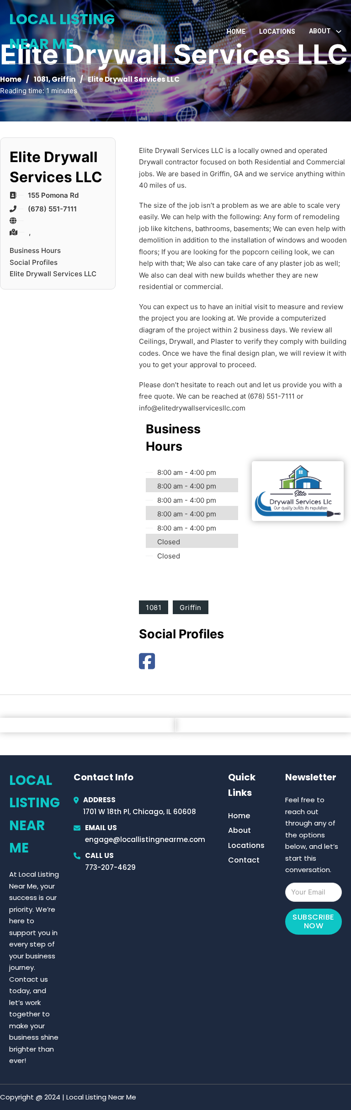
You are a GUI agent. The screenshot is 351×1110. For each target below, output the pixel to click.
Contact (244, 860)
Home (236, 31)
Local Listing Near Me (62, 31)
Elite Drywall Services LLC (53, 273)
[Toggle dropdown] (338, 31)
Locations (277, 31)
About (239, 830)
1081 (41, 79)
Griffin (63, 79)
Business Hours (35, 250)
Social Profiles (34, 262)
